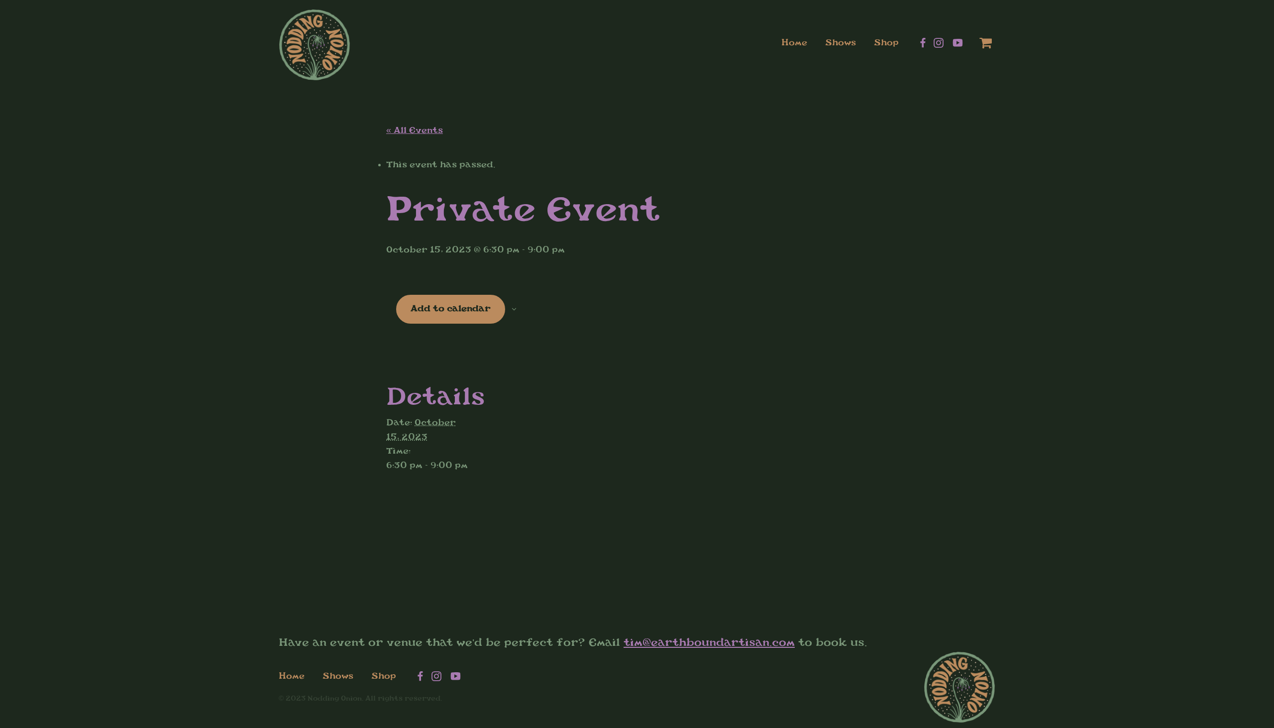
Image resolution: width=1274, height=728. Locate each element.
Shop (886, 42)
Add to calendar (451, 308)
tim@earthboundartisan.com (709, 642)
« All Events (414, 130)
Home (794, 42)
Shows (840, 42)
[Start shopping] (978, 43)
